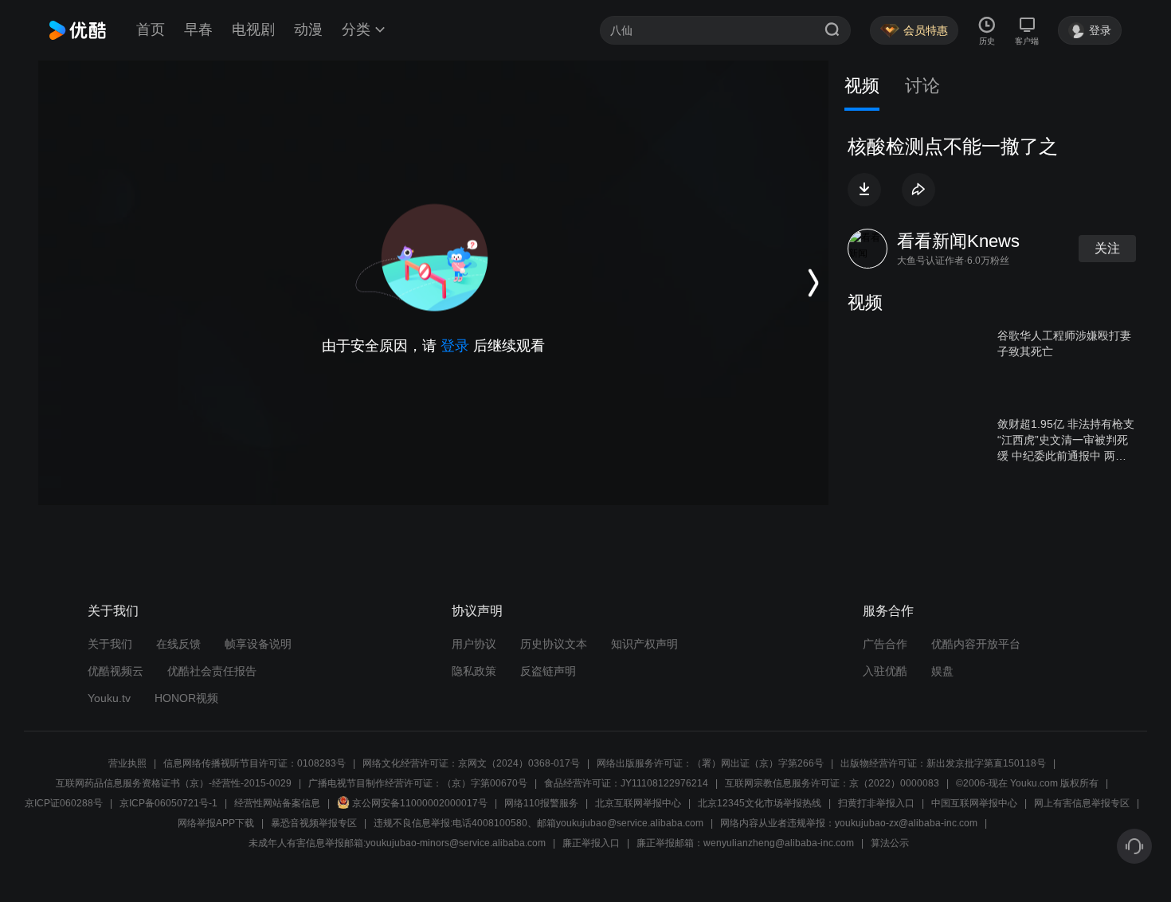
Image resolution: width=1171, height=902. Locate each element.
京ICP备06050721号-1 (168, 803)
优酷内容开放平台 (975, 643)
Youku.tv (109, 698)
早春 (198, 29)
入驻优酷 (885, 671)
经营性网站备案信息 (277, 803)
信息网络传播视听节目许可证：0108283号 (254, 763)
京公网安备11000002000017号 (420, 803)
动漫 (308, 29)
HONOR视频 (186, 698)
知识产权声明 (644, 643)
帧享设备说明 (258, 643)
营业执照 (127, 763)
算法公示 (890, 843)
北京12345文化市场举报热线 (759, 803)
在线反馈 (178, 643)
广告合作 (885, 643)
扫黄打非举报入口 (876, 803)
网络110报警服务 (541, 803)
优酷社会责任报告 (212, 671)
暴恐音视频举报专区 (314, 823)
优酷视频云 (115, 671)
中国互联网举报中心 (974, 803)
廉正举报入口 (591, 843)
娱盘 (942, 671)
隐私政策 (474, 671)
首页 (150, 29)
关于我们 (110, 643)
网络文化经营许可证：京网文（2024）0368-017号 (471, 763)
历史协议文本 (553, 643)
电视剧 (253, 29)
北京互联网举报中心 (638, 803)
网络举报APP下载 (216, 823)
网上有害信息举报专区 (1082, 803)
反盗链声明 (548, 671)
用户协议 (474, 643)
